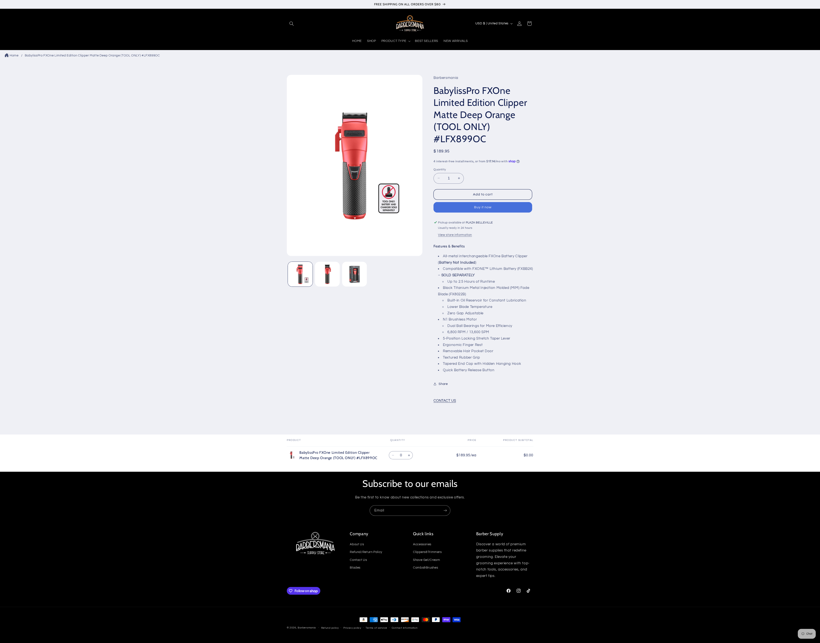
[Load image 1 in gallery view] (300, 274)
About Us (357, 544)
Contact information (405, 628)
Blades (355, 567)
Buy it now (483, 207)
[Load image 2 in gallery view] (327, 274)
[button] (292, 23)
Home (14, 55)
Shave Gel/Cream (426, 559)
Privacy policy (352, 628)
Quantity (439, 169)
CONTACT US (444, 400)
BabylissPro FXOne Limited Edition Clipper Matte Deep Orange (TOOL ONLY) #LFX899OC (92, 55)
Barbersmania (307, 628)
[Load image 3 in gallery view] (354, 274)
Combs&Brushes (425, 567)
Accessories (422, 544)
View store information (455, 235)
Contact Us (358, 559)
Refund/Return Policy (366, 552)
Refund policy (330, 628)
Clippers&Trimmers (427, 552)
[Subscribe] (445, 510)
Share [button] (443, 383)
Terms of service (376, 628)
